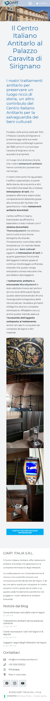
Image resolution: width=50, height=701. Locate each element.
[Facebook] (7, 683)
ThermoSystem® (16, 231)
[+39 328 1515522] (6, 664)
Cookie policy (40, 696)
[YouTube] (22, 683)
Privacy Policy (25, 696)
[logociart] (11, 3)
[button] (30, 3)
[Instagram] (14, 683)
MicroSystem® (28, 284)
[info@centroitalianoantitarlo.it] (6, 659)
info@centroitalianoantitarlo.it (23, 659)
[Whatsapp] (6, 669)
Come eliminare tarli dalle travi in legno (24, 612)
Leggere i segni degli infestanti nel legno (24, 642)
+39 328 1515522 (17, 664)
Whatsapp (14, 669)
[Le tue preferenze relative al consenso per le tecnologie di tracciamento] (4, 696)
